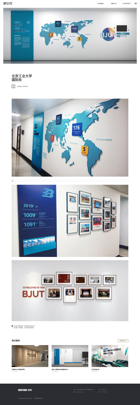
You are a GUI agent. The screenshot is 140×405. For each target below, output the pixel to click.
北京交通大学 (95, 369)
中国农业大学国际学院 (18, 369)
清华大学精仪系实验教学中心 (60, 369)
